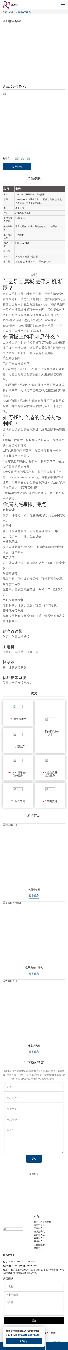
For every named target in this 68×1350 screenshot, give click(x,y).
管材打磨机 (39, 1225)
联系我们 (27, 487)
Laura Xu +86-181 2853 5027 (21, 1261)
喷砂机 (37, 1248)
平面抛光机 (39, 1228)
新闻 (53, 1332)
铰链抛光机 (39, 1235)
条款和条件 (33, 1335)
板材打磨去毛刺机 (42, 1222)
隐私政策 (22, 1335)
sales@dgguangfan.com (25, 1265)
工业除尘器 (39, 1244)
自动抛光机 (39, 1238)
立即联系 (34, 1201)
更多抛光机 (39, 1241)
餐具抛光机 (39, 1231)
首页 (5, 12)
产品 (11, 12)
